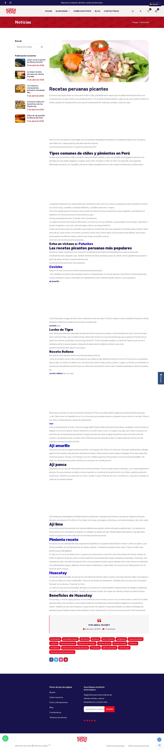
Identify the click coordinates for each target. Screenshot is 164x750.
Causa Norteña (135, 639)
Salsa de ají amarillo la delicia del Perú (36, 116)
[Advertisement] (99, 392)
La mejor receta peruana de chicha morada (35, 74)
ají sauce (95, 639)
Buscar (52, 692)
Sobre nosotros (56, 697)
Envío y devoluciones (58, 702)
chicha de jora (104, 643)
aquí (51, 423)
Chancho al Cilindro (86, 643)
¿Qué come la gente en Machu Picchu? (36, 61)
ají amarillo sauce (70, 639)
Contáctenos (55, 712)
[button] (155, 4)
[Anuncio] (99, 121)
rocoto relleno (56, 373)
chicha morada (120, 643)
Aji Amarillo (55, 639)
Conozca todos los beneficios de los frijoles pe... (35, 104)
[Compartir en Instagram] (61, 659)
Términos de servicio (58, 717)
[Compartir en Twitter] (56, 659)
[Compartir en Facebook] (51, 659)
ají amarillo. (54, 281)
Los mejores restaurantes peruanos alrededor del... (36, 89)
